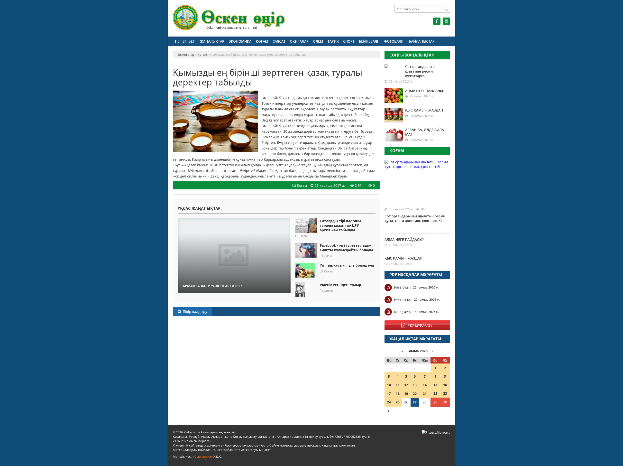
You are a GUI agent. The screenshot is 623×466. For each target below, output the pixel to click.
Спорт (349, 41)
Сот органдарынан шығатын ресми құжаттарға (421, 71)
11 (398, 384)
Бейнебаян (369, 41)
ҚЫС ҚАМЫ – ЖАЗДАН (424, 110)
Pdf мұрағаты (420, 325)
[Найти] (446, 8)
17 (389, 393)
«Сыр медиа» (203, 456)
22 (435, 393)
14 (425, 384)
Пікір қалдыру (194, 311)
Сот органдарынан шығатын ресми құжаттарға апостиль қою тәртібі (415, 218)
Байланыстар (422, 41)
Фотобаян (393, 41)
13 (415, 384)
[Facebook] (436, 21)
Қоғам (262, 41)
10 (389, 384)
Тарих (333, 41)
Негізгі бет (185, 41)
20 (415, 393)
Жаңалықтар (212, 41)
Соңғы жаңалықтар (411, 55)
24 (389, 402)
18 (398, 393)
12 (406, 384)
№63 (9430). (403, 300)
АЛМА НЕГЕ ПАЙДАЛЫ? (424, 90)
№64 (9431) (402, 287)
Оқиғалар (299, 41)
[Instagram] (446, 21)
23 (445, 393)
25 (398, 402)
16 (445, 384)
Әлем (318, 41)
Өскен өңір (229, 17)
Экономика (240, 41)
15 (435, 384)
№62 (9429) (402, 312)
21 (425, 393)
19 (406, 393)
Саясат (279, 41)
